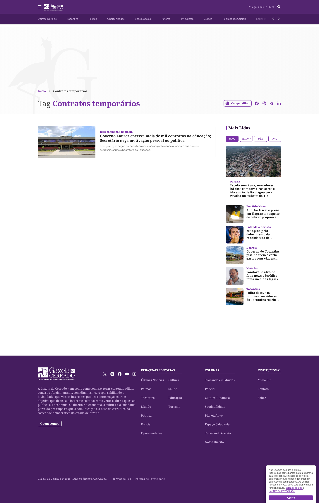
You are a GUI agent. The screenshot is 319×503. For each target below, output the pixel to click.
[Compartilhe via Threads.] (264, 103)
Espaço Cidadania (217, 424)
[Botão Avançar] (279, 19)
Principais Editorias (158, 370)
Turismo (165, 18)
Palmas (146, 389)
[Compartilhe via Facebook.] (257, 103)
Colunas (212, 370)
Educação (262, 18)
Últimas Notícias (47, 18)
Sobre (262, 398)
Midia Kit (264, 380)
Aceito (291, 497)
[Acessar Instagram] (112, 374)
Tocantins (72, 18)
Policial (210, 389)
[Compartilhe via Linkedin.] (279, 103)
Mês (260, 139)
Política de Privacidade (150, 479)
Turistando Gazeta (218, 433)
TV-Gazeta (187, 18)
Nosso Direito (214, 442)
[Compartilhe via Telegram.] (271, 103)
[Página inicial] (56, 374)
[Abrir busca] (279, 7)
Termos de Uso (122, 479)
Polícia (145, 424)
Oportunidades (116, 18)
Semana (246, 139)
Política (93, 18)
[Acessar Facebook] (119, 374)
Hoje (232, 139)
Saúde (172, 389)
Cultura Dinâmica (217, 398)
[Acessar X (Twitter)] (105, 374)
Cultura (208, 18)
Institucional (269, 370)
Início (42, 91)
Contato (263, 389)
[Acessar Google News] (134, 374)
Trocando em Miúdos (220, 380)
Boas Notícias (143, 18)
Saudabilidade (215, 407)
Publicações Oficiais (234, 18)
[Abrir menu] (40, 6)
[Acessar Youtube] (127, 374)
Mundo (146, 407)
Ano (274, 139)
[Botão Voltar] (273, 19)
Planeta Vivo (214, 415)
